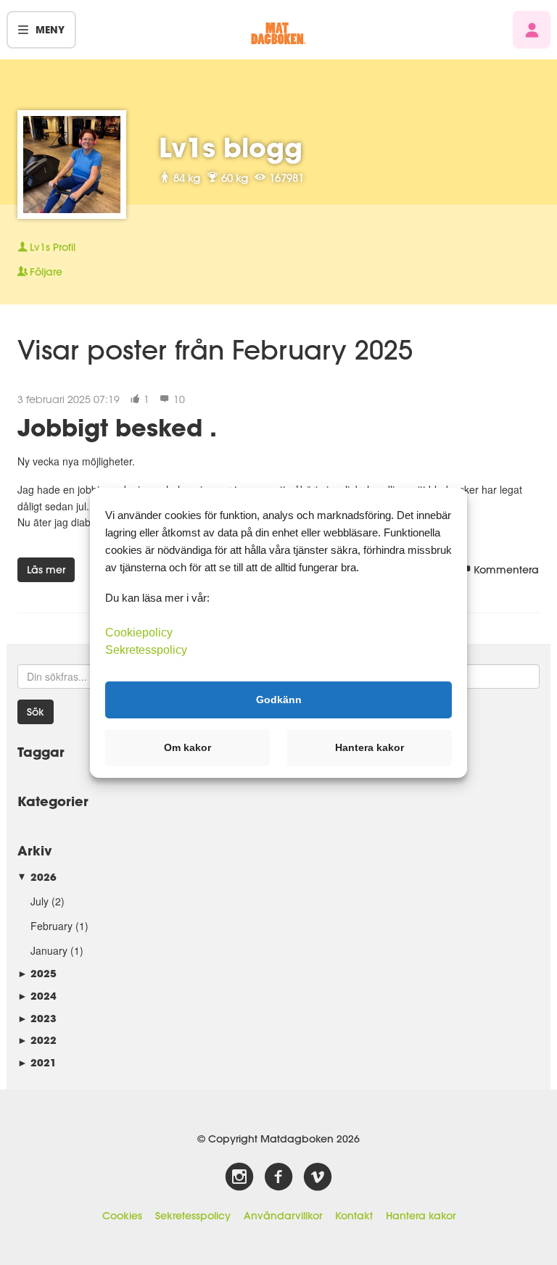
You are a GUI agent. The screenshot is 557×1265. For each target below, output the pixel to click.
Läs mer (46, 569)
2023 (37, 1018)
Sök (35, 711)
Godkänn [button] (279, 699)
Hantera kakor (420, 1215)
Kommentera (506, 569)
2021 (37, 1062)
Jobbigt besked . (117, 427)
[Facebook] (278, 1177)
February (51, 925)
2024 (37, 996)
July (39, 901)
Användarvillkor (283, 1215)
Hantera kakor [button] (369, 747)
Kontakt (354, 1215)
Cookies (122, 1215)
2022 (37, 1040)
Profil (52, 247)
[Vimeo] (317, 1177)
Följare (46, 271)
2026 (37, 877)
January (48, 950)
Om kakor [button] (187, 747)
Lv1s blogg (230, 147)
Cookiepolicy (139, 632)
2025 (37, 973)
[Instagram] (239, 1177)
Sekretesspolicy (193, 1215)
